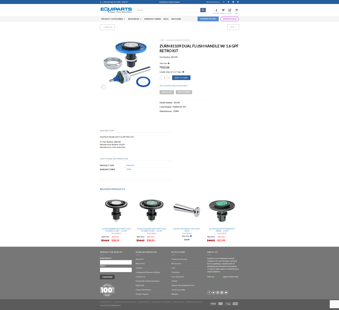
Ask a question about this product (174, 85)
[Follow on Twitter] (227, 2)
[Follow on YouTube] (237, 2)
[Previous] (100, 220)
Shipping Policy (106, 302)
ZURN (128, 169)
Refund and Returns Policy (125, 302)
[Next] (238, 220)
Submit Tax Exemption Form (182, 285)
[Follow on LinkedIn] (232, 2)
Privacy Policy (144, 302)
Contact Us (140, 276)
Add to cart (181, 78)
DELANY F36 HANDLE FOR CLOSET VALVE (186, 230)
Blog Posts (140, 263)
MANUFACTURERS (152, 19)
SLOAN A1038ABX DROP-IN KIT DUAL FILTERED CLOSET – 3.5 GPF (116, 230)
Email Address (106, 258)
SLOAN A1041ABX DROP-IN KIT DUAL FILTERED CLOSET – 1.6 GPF (151, 230)
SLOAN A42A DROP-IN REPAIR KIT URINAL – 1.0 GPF (222, 230)
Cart (173, 268)
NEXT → (233, 27)
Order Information (143, 290)
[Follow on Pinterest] (218, 292)
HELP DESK (176, 19)
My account (176, 263)
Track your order (178, 290)
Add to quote (184, 92)
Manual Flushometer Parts (177, 40)
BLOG (166, 19)
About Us (140, 259)
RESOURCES (133, 19)
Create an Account (179, 259)
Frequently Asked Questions (148, 281)
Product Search (142, 294)
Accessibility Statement (161, 302)
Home (162, 40)
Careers (139, 268)
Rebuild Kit (130, 165)
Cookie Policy (178, 302)
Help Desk (140, 285)
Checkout (175, 272)
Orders (174, 281)
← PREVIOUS (107, 27)
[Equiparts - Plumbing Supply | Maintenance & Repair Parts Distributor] (116, 10)
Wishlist (174, 294)
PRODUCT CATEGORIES (112, 19)
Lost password (177, 276)
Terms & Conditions (194, 302)
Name (103, 266)
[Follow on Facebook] (223, 2)
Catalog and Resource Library (148, 272)
